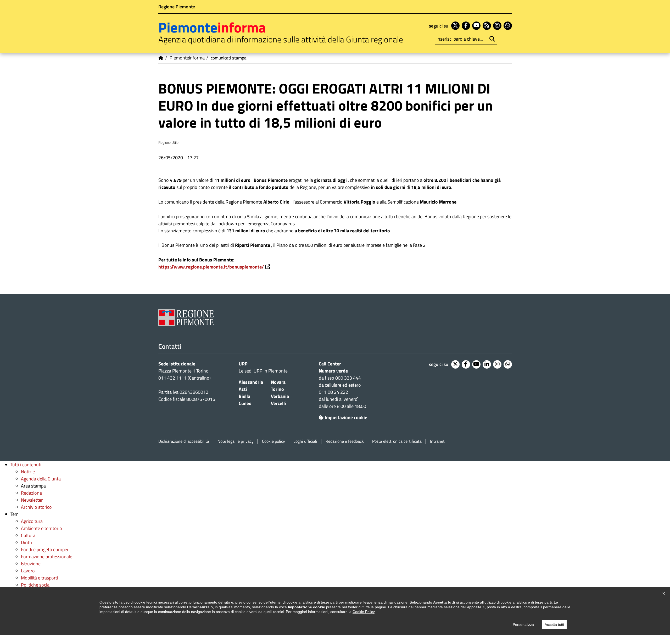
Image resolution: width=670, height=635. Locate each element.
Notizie (28, 471)
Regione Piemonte (176, 6)
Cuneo (245, 403)
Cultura (28, 535)
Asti (243, 389)
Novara (278, 382)
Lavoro (28, 570)
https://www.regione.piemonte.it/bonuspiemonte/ (211, 266)
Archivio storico (36, 507)
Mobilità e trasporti (39, 577)
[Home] (161, 58)
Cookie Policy (364, 612)
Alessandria (251, 382)
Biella (244, 396)
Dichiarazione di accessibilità (183, 441)
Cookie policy (273, 441)
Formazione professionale (46, 556)
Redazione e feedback (345, 441)
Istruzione (31, 563)
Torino (277, 389)
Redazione (31, 492)
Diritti (26, 542)
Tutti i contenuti (25, 464)
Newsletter (32, 499)
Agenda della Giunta (41, 478)
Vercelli (278, 403)
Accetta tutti (554, 624)
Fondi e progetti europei (44, 549)
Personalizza (523, 624)
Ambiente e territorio (41, 528)
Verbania (280, 396)
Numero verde (333, 370)
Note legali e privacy (235, 441)
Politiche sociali (36, 584)
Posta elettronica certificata (397, 441)
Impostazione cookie (346, 417)
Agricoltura (32, 521)
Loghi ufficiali (305, 441)
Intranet (437, 441)
